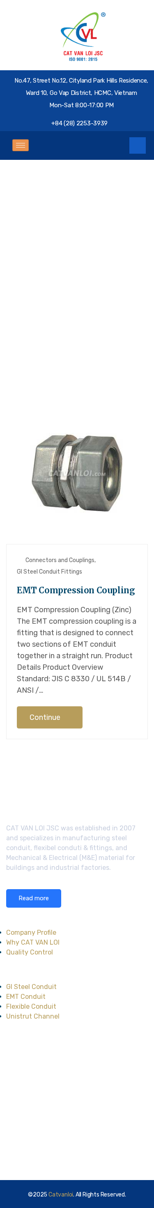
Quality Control (29, 952)
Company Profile (31, 932)
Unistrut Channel (33, 1016)
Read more (33, 898)
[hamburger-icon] (20, 145)
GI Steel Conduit (31, 987)
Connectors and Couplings (59, 560)
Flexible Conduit (31, 1006)
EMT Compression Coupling (76, 590)
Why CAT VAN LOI (33, 942)
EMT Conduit (26, 997)
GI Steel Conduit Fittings (49, 571)
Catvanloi (60, 1194)
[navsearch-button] (137, 145)
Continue (46, 717)
